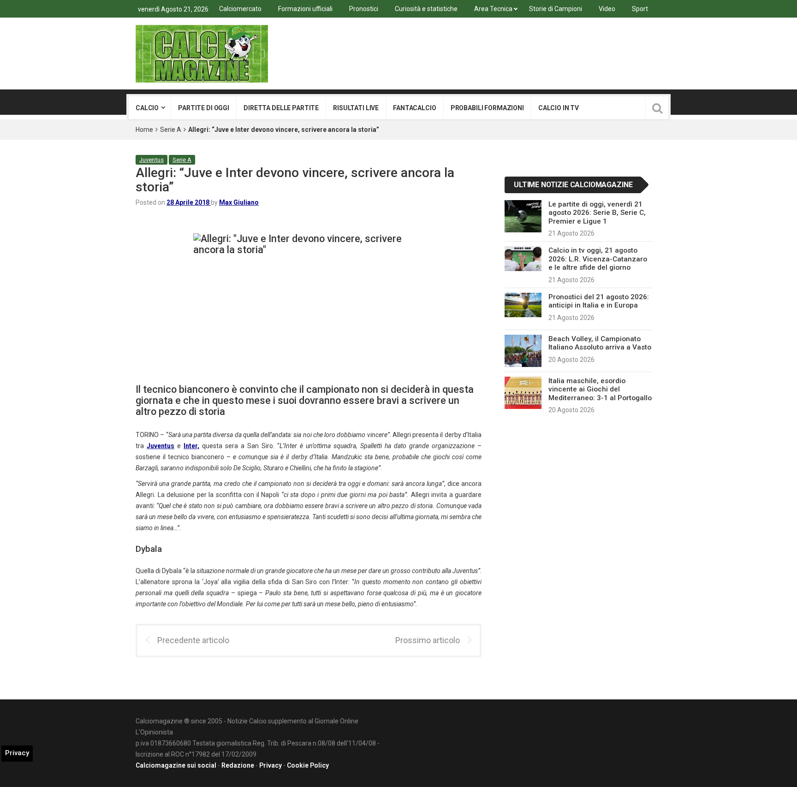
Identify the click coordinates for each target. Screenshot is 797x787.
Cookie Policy (308, 765)
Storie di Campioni (555, 8)
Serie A (170, 129)
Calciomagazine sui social (176, 765)
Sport (640, 8)
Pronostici (363, 8)
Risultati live (356, 108)
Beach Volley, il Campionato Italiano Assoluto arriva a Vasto (599, 343)
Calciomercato (240, 8)
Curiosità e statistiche (426, 8)
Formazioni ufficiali (305, 8)
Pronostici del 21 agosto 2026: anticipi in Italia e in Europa (598, 301)
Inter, (191, 446)
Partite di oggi (203, 108)
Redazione (237, 765)
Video (607, 8)
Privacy (270, 765)
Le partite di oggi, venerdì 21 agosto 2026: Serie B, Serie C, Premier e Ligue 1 (597, 212)
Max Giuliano (239, 202)
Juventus (151, 159)
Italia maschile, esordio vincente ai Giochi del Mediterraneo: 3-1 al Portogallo (600, 389)
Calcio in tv (558, 108)
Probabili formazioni (487, 108)
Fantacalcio (414, 108)
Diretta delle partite (281, 108)
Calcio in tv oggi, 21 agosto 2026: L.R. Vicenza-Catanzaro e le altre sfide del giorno (597, 259)
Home (144, 129)
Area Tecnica (493, 8)
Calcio (147, 108)
